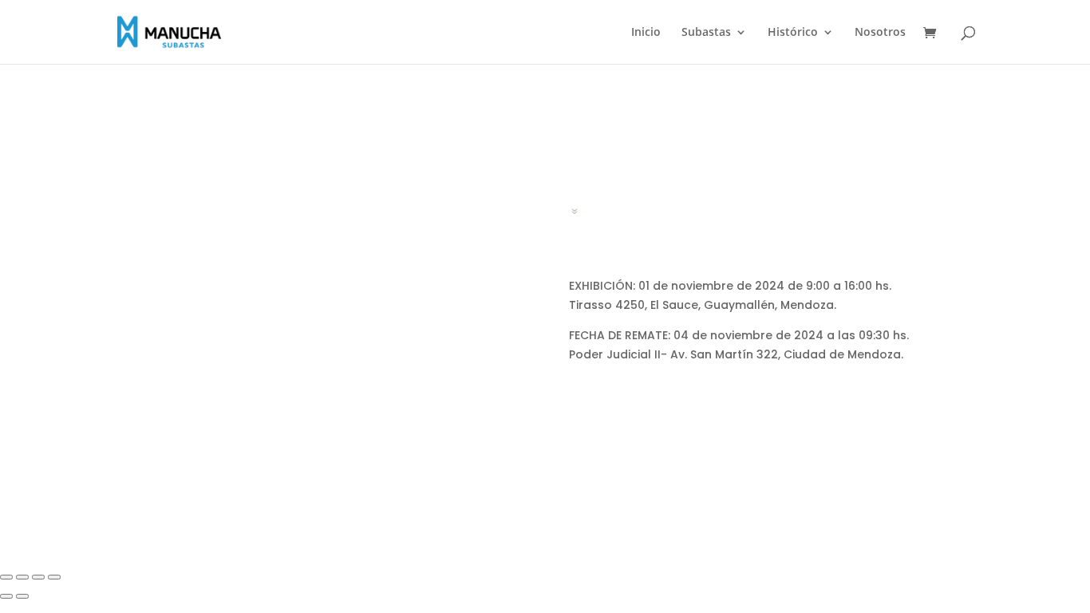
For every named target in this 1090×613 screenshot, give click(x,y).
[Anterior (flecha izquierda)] (6, 596)
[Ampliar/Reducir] (6, 577)
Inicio (646, 32)
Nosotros (880, 32)
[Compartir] (38, 577)
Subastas (706, 32)
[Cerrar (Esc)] (54, 577)
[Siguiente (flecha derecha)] (22, 596)
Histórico (793, 32)
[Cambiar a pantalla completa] (22, 577)
